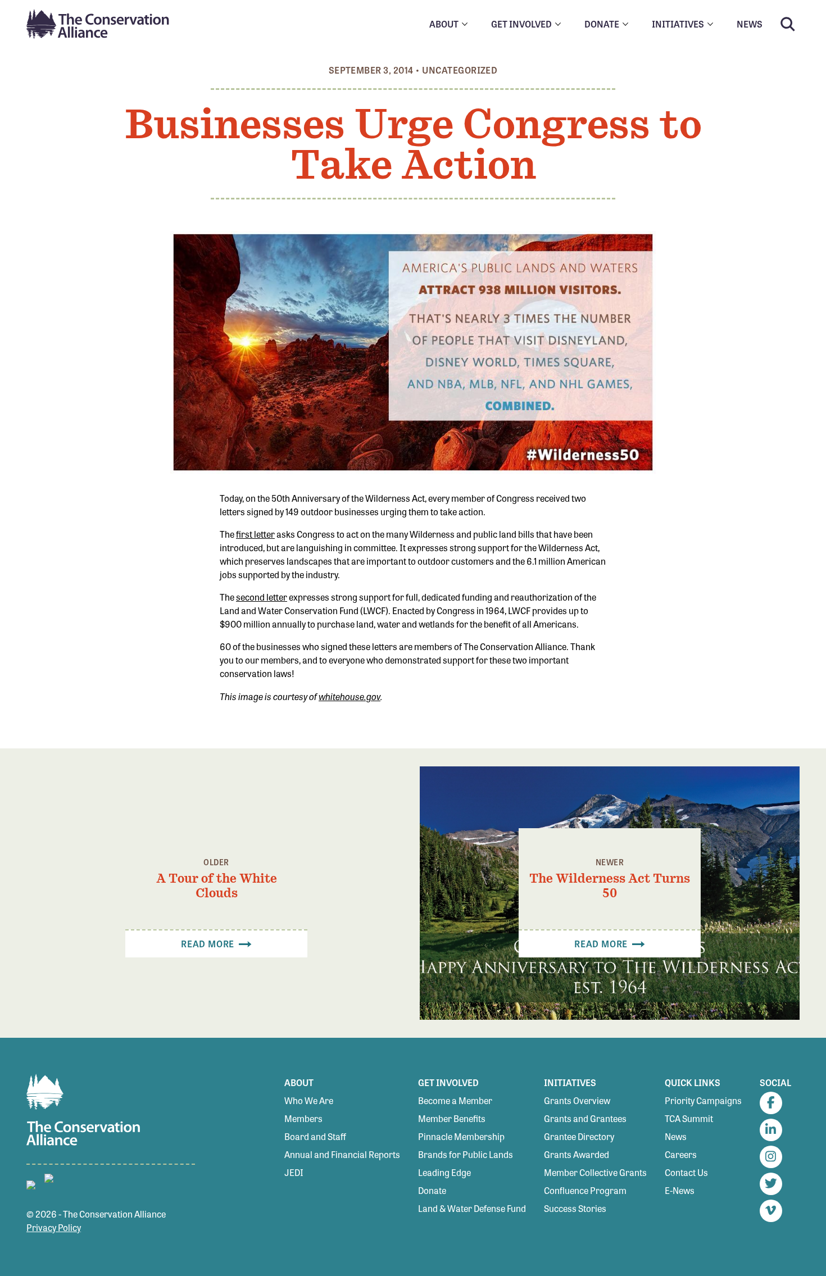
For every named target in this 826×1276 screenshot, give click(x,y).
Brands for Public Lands (465, 1154)
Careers (681, 1154)
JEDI (293, 1172)
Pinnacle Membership (461, 1136)
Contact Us (686, 1172)
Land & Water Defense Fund (472, 1208)
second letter (261, 597)
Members (303, 1118)
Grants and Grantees (585, 1118)
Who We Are (308, 1100)
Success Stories (575, 1208)
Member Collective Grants (595, 1172)
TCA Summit (689, 1118)
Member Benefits (451, 1118)
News (676, 1136)
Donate (432, 1190)
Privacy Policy (53, 1227)
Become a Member (455, 1100)
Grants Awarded (576, 1154)
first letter (255, 534)
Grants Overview (577, 1100)
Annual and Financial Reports (342, 1154)
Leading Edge (444, 1172)
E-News (680, 1190)
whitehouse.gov (349, 696)
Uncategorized (459, 69)
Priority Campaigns (703, 1100)
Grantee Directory (579, 1136)
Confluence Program (585, 1190)
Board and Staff (315, 1136)
